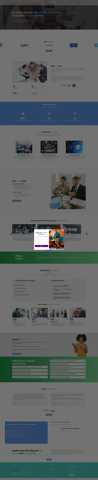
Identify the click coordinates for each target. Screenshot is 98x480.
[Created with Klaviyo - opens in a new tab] (49, 250)
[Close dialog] (63, 230)
